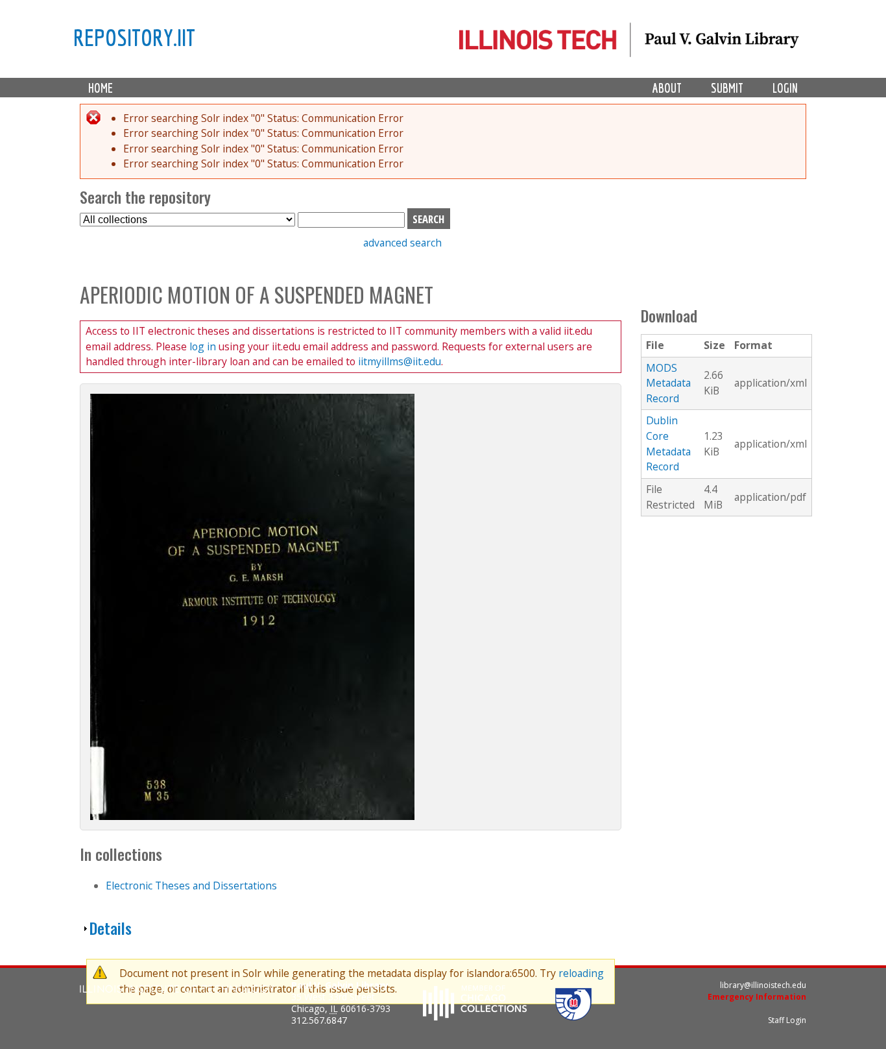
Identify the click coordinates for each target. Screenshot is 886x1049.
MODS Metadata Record (668, 383)
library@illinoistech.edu (763, 985)
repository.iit (134, 37)
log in (202, 346)
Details (111, 928)
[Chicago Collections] (475, 1016)
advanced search (402, 242)
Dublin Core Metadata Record (668, 443)
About (667, 87)
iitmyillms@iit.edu (399, 361)
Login (785, 87)
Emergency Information (757, 996)
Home (100, 87)
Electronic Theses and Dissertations (191, 885)
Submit (727, 87)
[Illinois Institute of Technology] (177, 990)
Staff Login (787, 1020)
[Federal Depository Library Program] (573, 1016)
